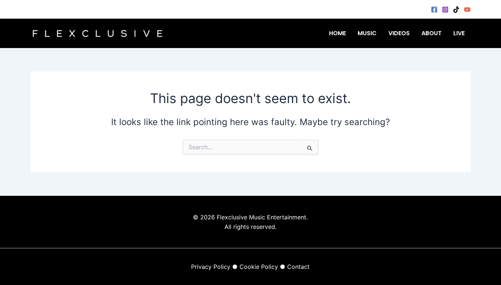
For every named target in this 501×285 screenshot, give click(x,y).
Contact (298, 266)
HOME (337, 33)
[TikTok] (456, 9)
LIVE (459, 33)
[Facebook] (434, 9)
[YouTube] (467, 9)
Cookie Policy (258, 266)
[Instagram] (445, 9)
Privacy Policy (210, 266)
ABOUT (431, 33)
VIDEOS (399, 33)
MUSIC (367, 33)
